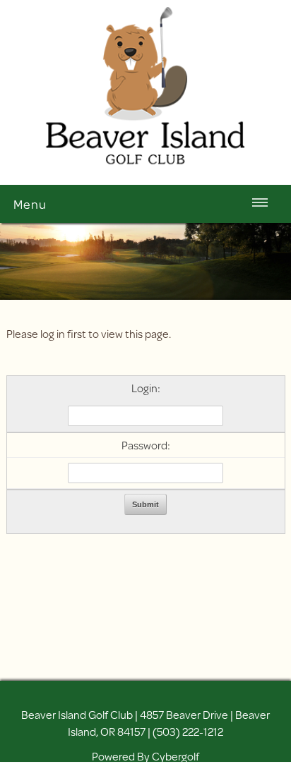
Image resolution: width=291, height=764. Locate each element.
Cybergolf (175, 756)
